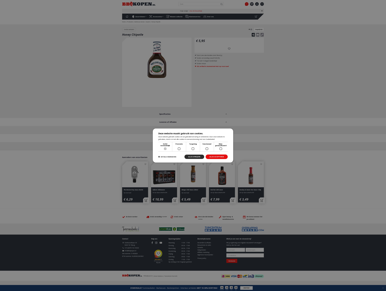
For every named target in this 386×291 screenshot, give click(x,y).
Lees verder (219, 139)
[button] (167, 157)
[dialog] (193, 146)
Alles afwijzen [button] (194, 157)
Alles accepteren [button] (216, 157)
